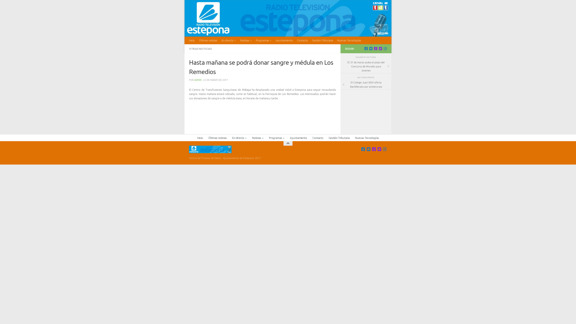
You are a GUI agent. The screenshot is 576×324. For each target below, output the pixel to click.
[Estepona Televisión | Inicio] (288, 18)
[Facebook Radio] (375, 48)
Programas (262, 40)
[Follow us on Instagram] (385, 48)
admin (198, 80)
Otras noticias (200, 48)
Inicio (192, 40)
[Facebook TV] (366, 48)
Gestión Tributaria (322, 40)
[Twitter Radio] (380, 48)
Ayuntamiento (284, 40)
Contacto (302, 40)
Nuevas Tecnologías (349, 40)
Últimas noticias (208, 40)
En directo (228, 40)
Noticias (244, 40)
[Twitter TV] (371, 48)
